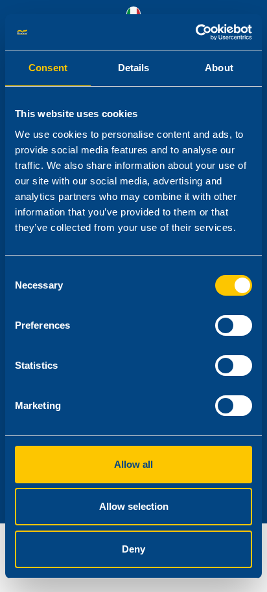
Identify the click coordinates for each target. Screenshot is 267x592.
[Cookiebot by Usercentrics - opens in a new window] (195, 32)
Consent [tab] (48, 67)
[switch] (233, 325)
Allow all (133, 464)
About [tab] (219, 67)
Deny (133, 548)
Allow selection (133, 506)
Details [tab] (134, 67)
